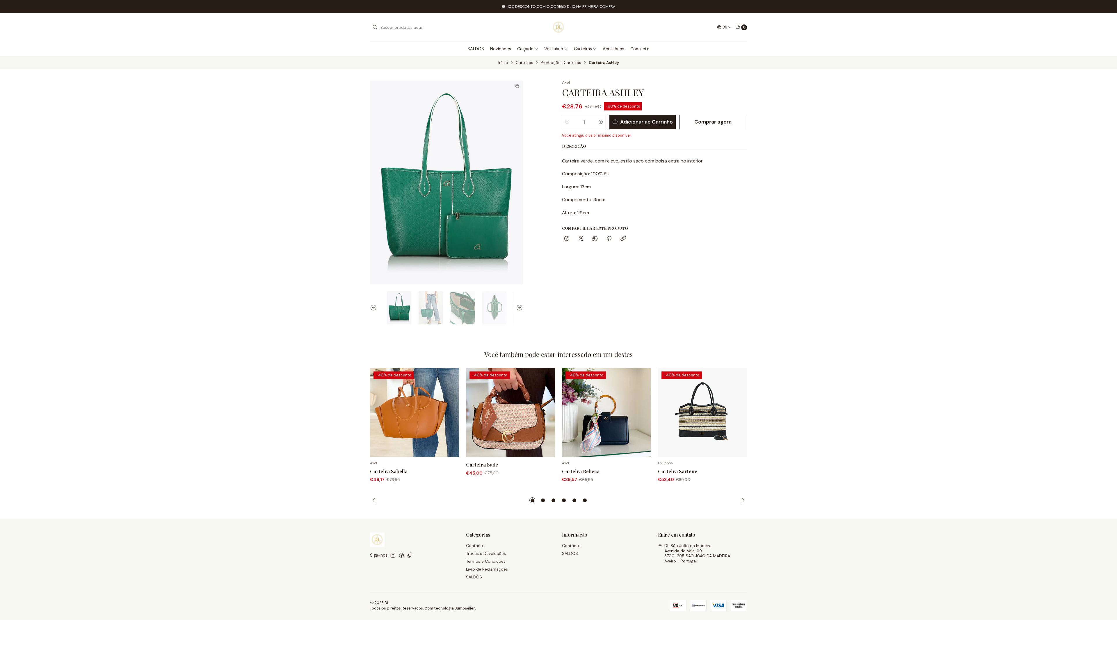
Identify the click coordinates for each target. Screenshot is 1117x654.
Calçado (525, 48)
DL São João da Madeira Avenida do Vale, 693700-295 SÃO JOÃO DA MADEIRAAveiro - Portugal (697, 553)
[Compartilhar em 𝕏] (581, 239)
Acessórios (613, 48)
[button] (532, 500)
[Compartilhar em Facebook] (567, 239)
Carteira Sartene (677, 471)
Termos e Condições (486, 561)
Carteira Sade (482, 464)
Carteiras (583, 48)
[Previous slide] (374, 307)
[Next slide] (518, 307)
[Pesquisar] (375, 27)
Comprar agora (713, 122)
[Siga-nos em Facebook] (401, 555)
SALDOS (475, 48)
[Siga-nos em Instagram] (393, 555)
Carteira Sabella (389, 471)
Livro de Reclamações (487, 569)
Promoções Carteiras (561, 63)
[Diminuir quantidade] (567, 122)
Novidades (500, 48)
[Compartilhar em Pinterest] (609, 239)
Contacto (640, 48)
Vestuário (553, 48)
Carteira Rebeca (581, 471)
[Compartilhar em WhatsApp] (595, 239)
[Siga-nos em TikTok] (410, 555)
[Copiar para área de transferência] (623, 239)
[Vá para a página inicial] (558, 27)
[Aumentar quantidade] (601, 122)
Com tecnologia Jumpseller (449, 608)
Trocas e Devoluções (486, 553)
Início (503, 63)
